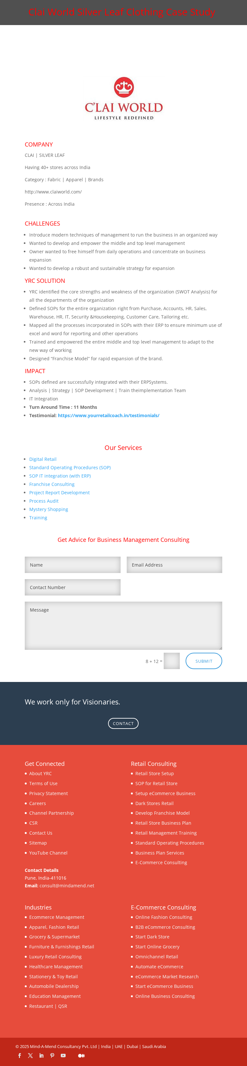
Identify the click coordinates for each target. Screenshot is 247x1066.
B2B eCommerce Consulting (165, 927)
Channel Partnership (51, 813)
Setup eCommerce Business (165, 793)
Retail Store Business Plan (163, 823)
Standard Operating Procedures (169, 843)
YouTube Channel (48, 853)
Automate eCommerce (159, 966)
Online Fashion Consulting (163, 917)
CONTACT (123, 723)
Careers (37, 803)
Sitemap (38, 843)
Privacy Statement (48, 793)
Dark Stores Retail (154, 803)
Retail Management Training (166, 833)
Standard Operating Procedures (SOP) (70, 467)
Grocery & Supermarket (54, 937)
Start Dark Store (152, 937)
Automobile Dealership (54, 986)
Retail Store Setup (154, 773)
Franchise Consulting (52, 484)
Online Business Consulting (165, 996)
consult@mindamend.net (67, 885)
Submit (204, 661)
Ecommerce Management (56, 917)
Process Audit (44, 501)
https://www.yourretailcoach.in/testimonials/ (109, 415)
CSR (33, 823)
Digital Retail (43, 459)
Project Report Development (59, 492)
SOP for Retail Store (156, 783)
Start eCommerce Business (164, 986)
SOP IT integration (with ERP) (60, 476)
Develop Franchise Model (162, 813)
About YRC (40, 773)
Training (38, 518)
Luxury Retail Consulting (55, 957)
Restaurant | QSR (48, 1006)
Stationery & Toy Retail (53, 976)
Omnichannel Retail (156, 957)
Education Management (55, 996)
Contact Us (40, 833)
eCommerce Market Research (167, 976)
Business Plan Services (159, 853)
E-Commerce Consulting (161, 862)
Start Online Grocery (157, 947)
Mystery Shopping (48, 509)
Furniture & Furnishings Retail (61, 947)
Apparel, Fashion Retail (54, 927)
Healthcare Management (56, 966)
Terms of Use (43, 783)
